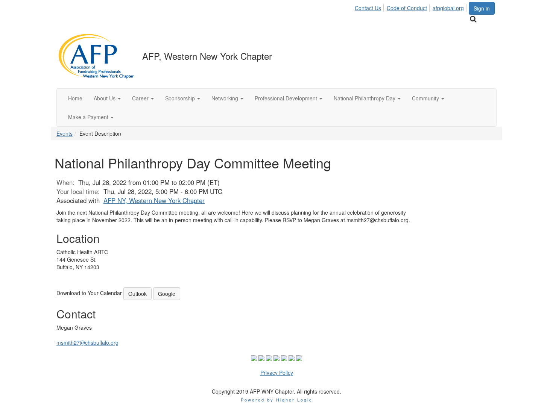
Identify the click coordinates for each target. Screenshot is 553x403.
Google (166, 293)
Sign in (482, 8)
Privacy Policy (276, 372)
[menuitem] (370, 7)
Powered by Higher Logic (277, 400)
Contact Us (368, 8)
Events (64, 133)
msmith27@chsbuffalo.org (87, 342)
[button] (107, 98)
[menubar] (411, 7)
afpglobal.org (448, 8)
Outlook (137, 293)
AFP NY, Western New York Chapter (154, 200)
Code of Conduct (407, 8)
